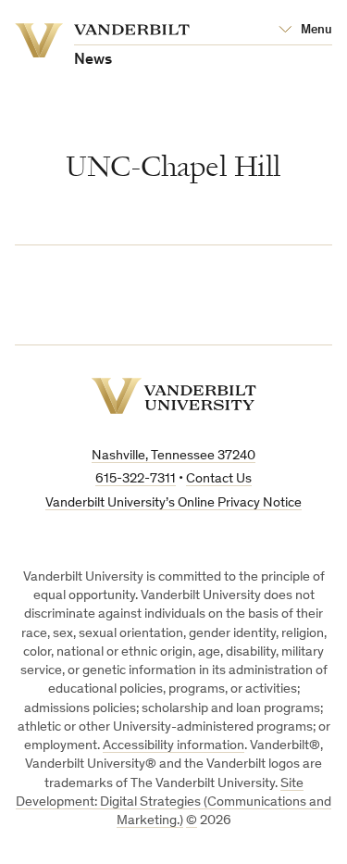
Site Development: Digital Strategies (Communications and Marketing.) (173, 803)
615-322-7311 (135, 479)
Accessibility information (173, 746)
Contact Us (219, 479)
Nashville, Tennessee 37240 (173, 456)
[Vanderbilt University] (174, 396)
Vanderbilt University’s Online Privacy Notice (173, 503)
